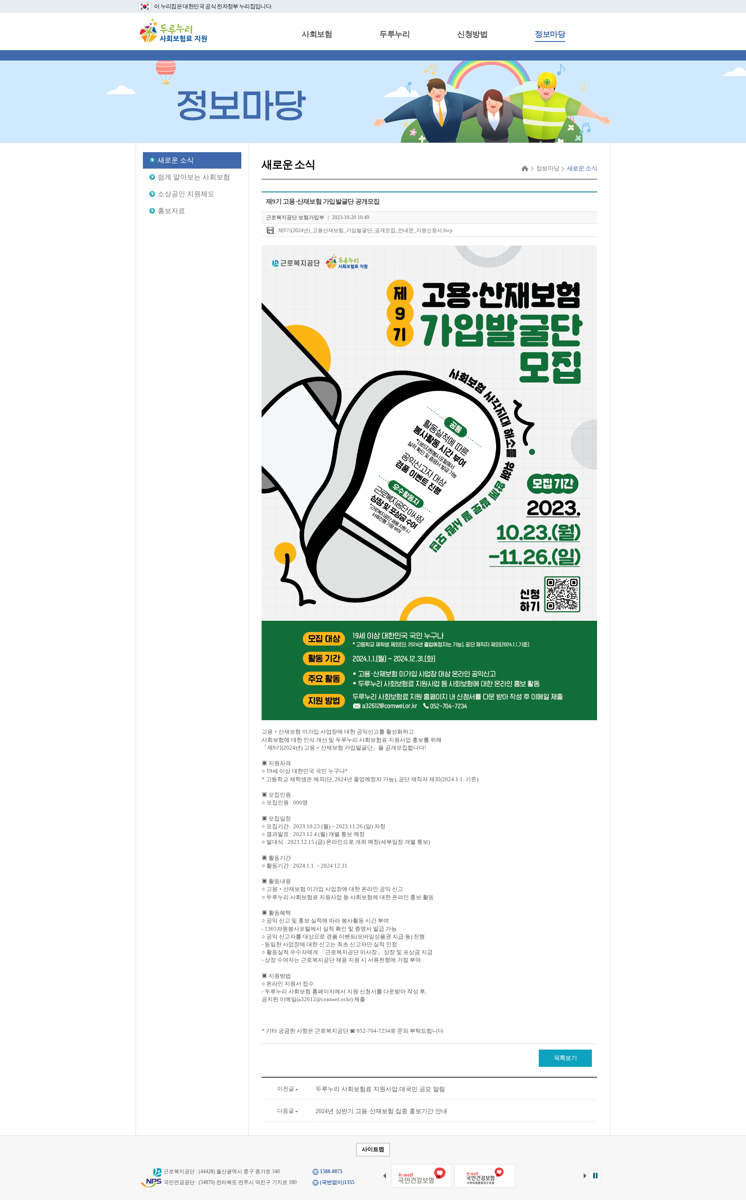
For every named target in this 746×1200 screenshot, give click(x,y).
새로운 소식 (176, 160)
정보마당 (550, 34)
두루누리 (394, 34)
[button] (595, 1176)
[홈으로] (525, 168)
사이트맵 (373, 1149)
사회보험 (317, 34)
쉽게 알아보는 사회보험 (194, 177)
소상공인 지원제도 (186, 194)
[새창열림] (422, 1175)
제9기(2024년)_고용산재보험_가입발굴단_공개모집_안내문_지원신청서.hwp (365, 230)
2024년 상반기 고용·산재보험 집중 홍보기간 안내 (381, 1111)
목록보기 (565, 1058)
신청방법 (472, 34)
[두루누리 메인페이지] (173, 30)
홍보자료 (171, 210)
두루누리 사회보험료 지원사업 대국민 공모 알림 (380, 1089)
